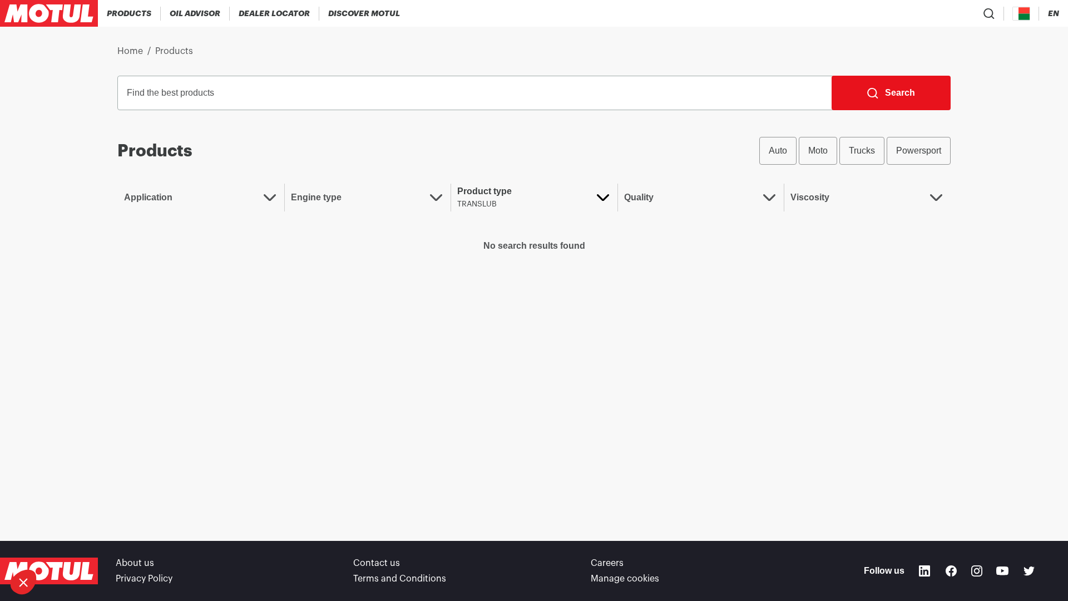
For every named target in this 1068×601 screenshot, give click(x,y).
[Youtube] (1002, 571)
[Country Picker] (1021, 13)
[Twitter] (1029, 571)
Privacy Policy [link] (144, 578)
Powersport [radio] (918, 150)
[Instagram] (976, 571)
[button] (23, 582)
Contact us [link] (376, 563)
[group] (855, 151)
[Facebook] (951, 571)
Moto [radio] (818, 150)
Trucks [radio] (862, 150)
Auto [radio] (778, 150)
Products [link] (174, 51)
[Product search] (989, 13)
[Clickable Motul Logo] (49, 13)
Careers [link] (607, 563)
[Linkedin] (924, 571)
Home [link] (130, 51)
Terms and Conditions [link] (399, 578)
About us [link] (135, 563)
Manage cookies (625, 578)
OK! (141, 544)
